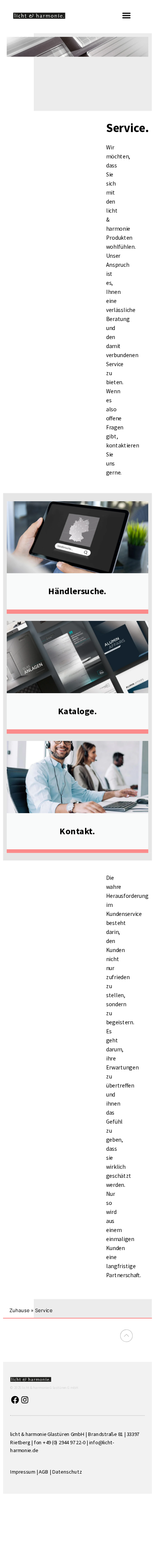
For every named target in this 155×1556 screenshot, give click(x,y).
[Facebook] (15, 1399)
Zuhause (19, 1310)
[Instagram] (24, 1399)
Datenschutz (67, 1471)
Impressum (22, 1471)
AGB (44, 1471)
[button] (126, 15)
